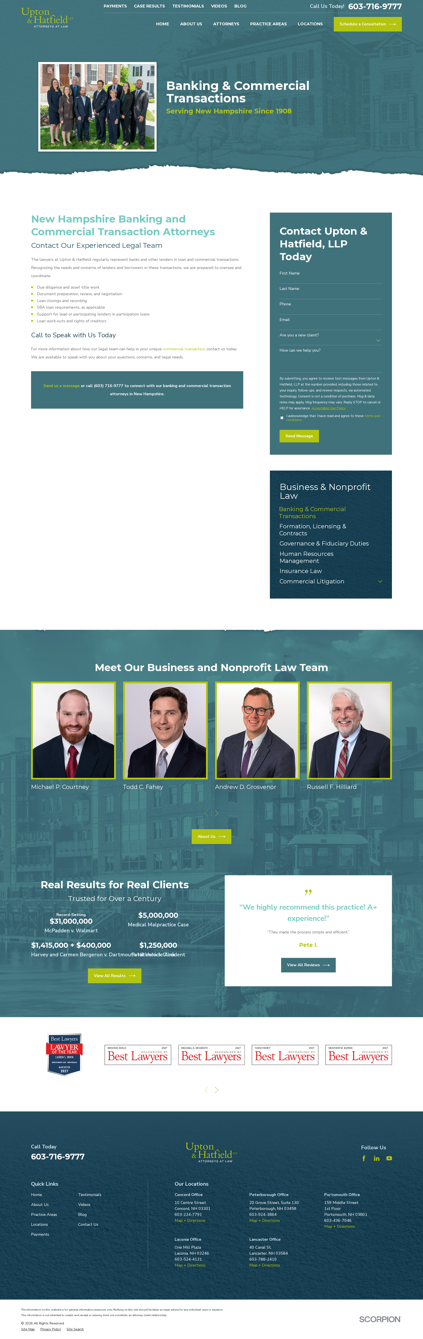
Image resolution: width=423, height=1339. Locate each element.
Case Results (149, 6)
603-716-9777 (375, 6)
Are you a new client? (299, 335)
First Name (290, 273)
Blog (240, 6)
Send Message (299, 436)
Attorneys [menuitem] (226, 24)
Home (36, 1194)
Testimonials (188, 6)
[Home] (47, 18)
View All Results (110, 975)
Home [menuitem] (162, 24)
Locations (39, 1224)
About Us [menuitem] (191, 24)
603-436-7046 (338, 1220)
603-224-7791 (188, 1214)
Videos (219, 6)
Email (285, 319)
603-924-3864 (263, 1214)
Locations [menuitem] (310, 24)
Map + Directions (190, 1220)
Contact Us (88, 1224)
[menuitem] (331, 512)
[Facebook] (364, 1158)
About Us (206, 836)
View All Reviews (303, 965)
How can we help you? (300, 350)
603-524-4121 (188, 1259)
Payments (115, 6)
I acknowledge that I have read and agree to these (333, 418)
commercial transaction (184, 349)
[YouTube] (389, 1158)
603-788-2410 (263, 1259)
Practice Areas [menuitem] (268, 24)
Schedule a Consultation (363, 24)
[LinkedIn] (376, 1158)
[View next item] (216, 813)
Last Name (289, 288)
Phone (285, 304)
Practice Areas (44, 1214)
